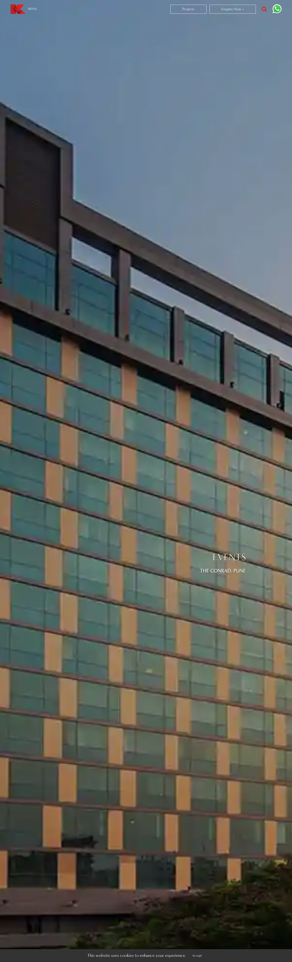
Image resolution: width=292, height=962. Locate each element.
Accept (197, 956)
